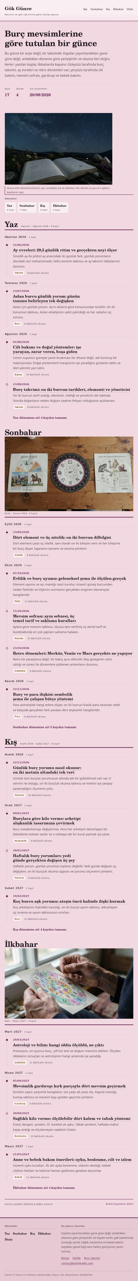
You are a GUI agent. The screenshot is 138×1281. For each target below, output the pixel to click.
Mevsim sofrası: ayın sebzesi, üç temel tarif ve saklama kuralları (44, 618)
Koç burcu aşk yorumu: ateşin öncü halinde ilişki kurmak (69, 901)
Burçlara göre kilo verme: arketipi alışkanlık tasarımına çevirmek (47, 820)
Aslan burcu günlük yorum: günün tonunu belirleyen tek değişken (46, 298)
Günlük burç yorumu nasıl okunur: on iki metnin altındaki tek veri (47, 770)
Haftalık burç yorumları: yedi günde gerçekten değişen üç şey (44, 858)
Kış (108, 9)
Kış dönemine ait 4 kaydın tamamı (39, 929)
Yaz (85, 9)
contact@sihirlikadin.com (77, 1263)
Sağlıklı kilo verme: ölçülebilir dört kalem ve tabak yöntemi (71, 1118)
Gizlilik (77, 1258)
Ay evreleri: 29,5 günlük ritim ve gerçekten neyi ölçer (65, 250)
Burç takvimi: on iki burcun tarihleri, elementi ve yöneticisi (71, 389)
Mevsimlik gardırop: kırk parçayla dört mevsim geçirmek (69, 1086)
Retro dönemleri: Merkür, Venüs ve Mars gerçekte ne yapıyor (72, 653)
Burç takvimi (92, 1258)
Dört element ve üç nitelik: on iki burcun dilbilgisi (62, 537)
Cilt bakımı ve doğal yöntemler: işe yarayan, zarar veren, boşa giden (47, 349)
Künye (65, 1258)
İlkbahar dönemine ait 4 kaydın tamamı (44, 1187)
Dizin (130, 9)
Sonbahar (97, 9)
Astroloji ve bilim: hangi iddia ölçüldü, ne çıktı (58, 1045)
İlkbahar (118, 9)
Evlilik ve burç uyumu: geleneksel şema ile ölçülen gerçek (69, 578)
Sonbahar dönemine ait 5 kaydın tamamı (44, 727)
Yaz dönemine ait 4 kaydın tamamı (40, 417)
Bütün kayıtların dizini (119, 1204)
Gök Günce (18, 8)
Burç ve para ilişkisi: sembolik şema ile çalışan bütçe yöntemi (43, 696)
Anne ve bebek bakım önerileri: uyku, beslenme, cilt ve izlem (72, 1159)
